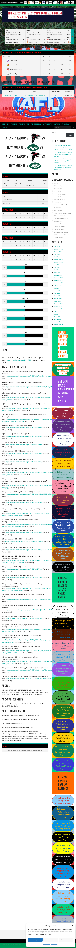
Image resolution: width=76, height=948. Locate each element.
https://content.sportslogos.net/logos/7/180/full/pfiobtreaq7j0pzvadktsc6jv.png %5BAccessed (36, 670)
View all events (69, 98)
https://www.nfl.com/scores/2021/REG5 (19, 360)
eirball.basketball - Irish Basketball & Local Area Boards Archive (63, 425)
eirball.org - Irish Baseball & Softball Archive (63, 452)
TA (70, 56)
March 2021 (57, 272)
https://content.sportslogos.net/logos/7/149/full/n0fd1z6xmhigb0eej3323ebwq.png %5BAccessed (37, 387)
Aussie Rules (58, 188)
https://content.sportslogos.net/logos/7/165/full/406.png (24, 436)
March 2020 (57, 296)
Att (16, 213)
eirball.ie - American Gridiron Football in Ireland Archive (63, 413)
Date (11, 91)
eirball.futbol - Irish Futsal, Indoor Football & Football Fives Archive (63, 540)
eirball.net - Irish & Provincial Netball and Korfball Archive (63, 487)
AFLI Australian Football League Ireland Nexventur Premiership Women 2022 (63, 167)
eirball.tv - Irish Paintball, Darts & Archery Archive (63, 910)
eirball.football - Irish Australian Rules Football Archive (63, 512)
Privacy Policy (54, 944)
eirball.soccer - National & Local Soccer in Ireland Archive (63, 610)
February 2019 (58, 319)
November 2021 (58, 262)
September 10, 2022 (11, 95)
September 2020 (58, 283)
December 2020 (58, 278)
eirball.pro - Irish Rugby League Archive (63, 500)
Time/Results (56, 91)
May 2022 (56, 257)
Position (5, 213)
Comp (11, 213)
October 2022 (58, 252)
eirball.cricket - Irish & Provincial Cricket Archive (63, 646)
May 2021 (56, 270)
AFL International (36, 124)
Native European (59, 229)
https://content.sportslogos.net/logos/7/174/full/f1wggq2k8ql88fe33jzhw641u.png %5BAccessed (37, 599)
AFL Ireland (14, 124)
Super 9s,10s (58, 196)
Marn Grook (57, 224)
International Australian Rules (62, 213)
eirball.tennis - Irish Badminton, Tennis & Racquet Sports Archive (63, 669)
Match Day (68, 91)
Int (38, 213)
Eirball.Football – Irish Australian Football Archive (32, 111)
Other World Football (60, 216)
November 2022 (58, 249)
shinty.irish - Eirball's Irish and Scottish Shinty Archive (63, 725)
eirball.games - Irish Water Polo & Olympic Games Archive (63, 813)
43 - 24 (56, 95)
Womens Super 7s (59, 199)
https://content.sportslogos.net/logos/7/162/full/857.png (24, 618)
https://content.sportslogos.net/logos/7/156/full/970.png (24, 453)
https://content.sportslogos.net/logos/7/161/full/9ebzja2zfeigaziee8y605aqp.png (32, 610)
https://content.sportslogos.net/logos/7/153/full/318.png (24, 462)
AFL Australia (65, 124)
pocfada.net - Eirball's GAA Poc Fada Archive (63, 738)
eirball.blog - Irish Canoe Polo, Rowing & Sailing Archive (63, 826)
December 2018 (58, 324)
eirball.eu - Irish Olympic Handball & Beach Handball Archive (63, 526)
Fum (45, 213)
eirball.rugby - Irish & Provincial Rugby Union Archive (63, 623)
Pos (4, 56)
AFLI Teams (57, 124)
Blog (8, 124)
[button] (72, 926)
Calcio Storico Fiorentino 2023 (62, 145)
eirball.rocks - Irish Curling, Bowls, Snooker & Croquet (63, 801)
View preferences (66, 940)
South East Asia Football (61, 232)
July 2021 (56, 265)
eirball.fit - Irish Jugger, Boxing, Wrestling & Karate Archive (63, 872)
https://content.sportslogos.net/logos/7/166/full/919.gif (24, 444)
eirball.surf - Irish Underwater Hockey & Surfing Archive (63, 897)
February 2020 (58, 298)
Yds (20, 213)
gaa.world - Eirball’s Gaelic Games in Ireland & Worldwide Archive (63, 683)
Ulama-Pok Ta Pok (59, 226)
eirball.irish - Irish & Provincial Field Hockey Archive (63, 634)
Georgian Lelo (58, 221)
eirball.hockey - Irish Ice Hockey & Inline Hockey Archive (63, 439)
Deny (50, 940)
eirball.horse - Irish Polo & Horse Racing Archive (63, 837)
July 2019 (56, 314)
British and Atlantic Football (62, 235)
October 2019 (58, 306)
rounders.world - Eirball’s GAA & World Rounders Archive (63, 711)
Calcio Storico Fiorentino (61, 218)
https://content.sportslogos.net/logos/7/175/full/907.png (24, 577)
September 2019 (58, 309)
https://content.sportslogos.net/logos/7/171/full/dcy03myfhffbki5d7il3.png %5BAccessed (35, 494)
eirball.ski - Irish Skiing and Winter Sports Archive (63, 884)
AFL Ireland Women (24, 124)
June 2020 (57, 290)
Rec (24, 213)
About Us (4, 128)
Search (54, 132)
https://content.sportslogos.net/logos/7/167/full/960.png (24, 427)
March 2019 (57, 316)
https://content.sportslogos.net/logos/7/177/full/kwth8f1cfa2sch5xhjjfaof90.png (32, 678)
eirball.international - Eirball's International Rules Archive (63, 750)
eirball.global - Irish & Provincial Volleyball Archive (63, 475)
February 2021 (58, 275)
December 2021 (58, 259)
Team (8, 56)
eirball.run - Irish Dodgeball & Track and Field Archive (63, 859)
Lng (42, 213)
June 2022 (57, 254)
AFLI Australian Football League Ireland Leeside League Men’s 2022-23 (63, 154)
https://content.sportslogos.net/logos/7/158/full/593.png (24, 532)
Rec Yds (29, 213)
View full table (70, 78)
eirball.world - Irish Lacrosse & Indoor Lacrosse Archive (63, 463)
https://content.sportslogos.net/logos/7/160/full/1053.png (24, 541)
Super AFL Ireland (47, 124)
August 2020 (57, 285)
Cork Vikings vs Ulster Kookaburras (34, 95)
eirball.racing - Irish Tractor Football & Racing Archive (63, 921)
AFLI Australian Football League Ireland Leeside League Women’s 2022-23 (63, 161)
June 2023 (57, 246)
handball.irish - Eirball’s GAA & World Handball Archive (63, 697)
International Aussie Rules (62, 205)
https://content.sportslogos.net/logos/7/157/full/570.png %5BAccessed (29, 550)
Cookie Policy (46, 944)
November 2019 (58, 303)
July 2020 (56, 288)
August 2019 (57, 311)
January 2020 (57, 301)
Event (35, 91)
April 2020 (57, 293)
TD (34, 213)
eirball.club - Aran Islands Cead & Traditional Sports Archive (63, 764)
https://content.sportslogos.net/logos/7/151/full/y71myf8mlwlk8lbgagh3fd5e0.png (32, 376)
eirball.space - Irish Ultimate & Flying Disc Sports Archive (63, 567)
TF (62, 56)
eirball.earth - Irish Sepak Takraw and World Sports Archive (63, 554)
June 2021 (57, 267)
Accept (35, 940)
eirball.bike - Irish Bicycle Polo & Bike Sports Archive (63, 848)
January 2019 (57, 322)
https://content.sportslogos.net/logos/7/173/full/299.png (24, 569)
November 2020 (58, 280)
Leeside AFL (57, 202)
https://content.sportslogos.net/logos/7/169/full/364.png (24, 502)
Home (3, 124)
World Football (58, 237)
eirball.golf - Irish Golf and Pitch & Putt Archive (63, 657)
